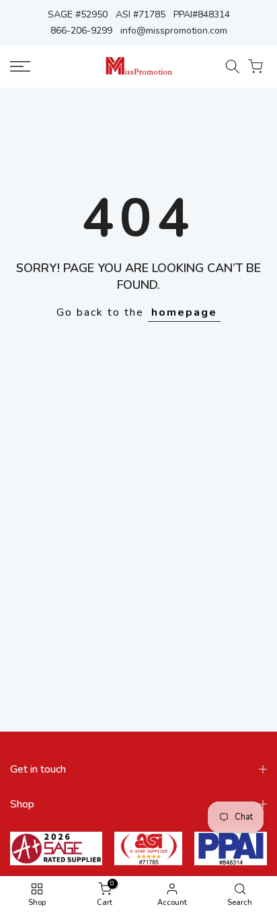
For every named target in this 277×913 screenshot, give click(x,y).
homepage (184, 312)
